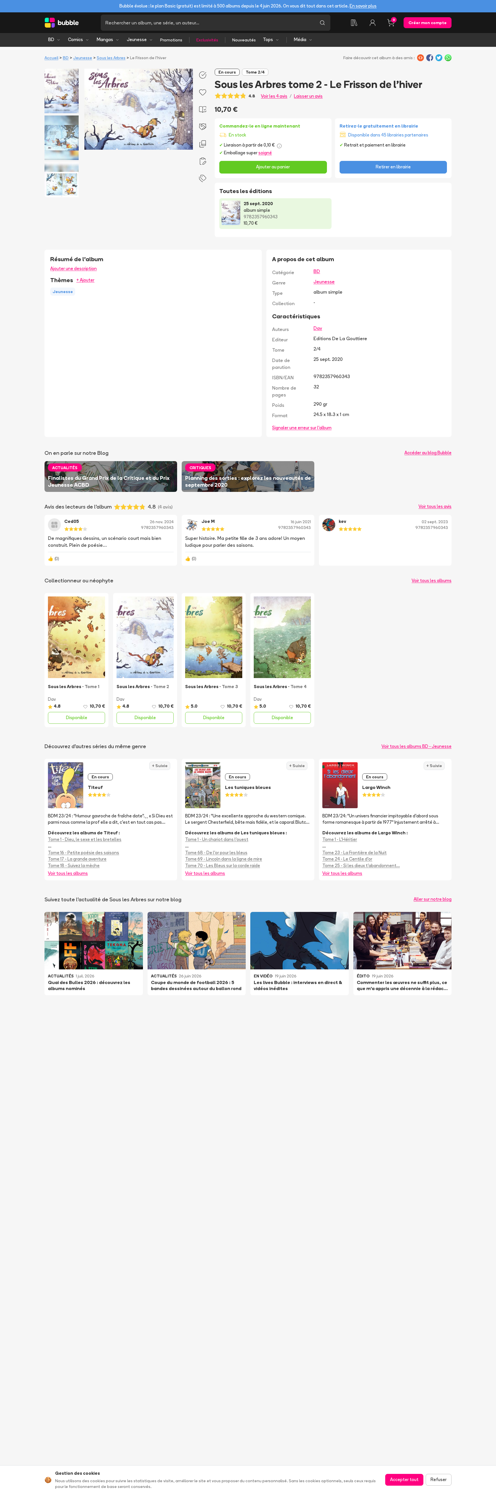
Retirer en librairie (393, 167)
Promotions (171, 40)
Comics (75, 39)
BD (51, 39)
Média (300, 39)
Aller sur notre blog (433, 899)
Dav (317, 328)
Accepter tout (404, 1479)
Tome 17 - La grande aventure (77, 859)
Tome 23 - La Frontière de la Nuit (354, 852)
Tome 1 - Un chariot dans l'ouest (216, 839)
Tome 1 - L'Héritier (339, 839)
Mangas (105, 39)
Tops (268, 39)
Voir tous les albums (432, 580)
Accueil (51, 57)
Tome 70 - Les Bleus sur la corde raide (222, 865)
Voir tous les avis (435, 506)
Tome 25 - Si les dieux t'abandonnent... (361, 865)
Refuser (439, 1479)
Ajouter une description (73, 268)
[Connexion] (372, 22)
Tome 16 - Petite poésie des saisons (83, 852)
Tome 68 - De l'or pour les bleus (216, 852)
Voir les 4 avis (274, 96)
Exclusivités (207, 40)
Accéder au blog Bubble (428, 452)
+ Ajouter (85, 280)
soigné (265, 152)
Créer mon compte (427, 22)
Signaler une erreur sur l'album (302, 427)
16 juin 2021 (301, 521)
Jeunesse (137, 39)
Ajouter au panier (273, 167)
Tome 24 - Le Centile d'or (347, 859)
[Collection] (354, 22)
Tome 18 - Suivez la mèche (74, 865)
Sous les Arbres (111, 57)
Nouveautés (244, 40)
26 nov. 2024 (162, 521)
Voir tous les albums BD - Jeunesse (416, 746)
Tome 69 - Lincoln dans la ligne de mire (223, 859)
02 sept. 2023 (435, 521)
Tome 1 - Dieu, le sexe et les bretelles (84, 839)
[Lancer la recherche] (322, 23)
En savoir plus (363, 6)
